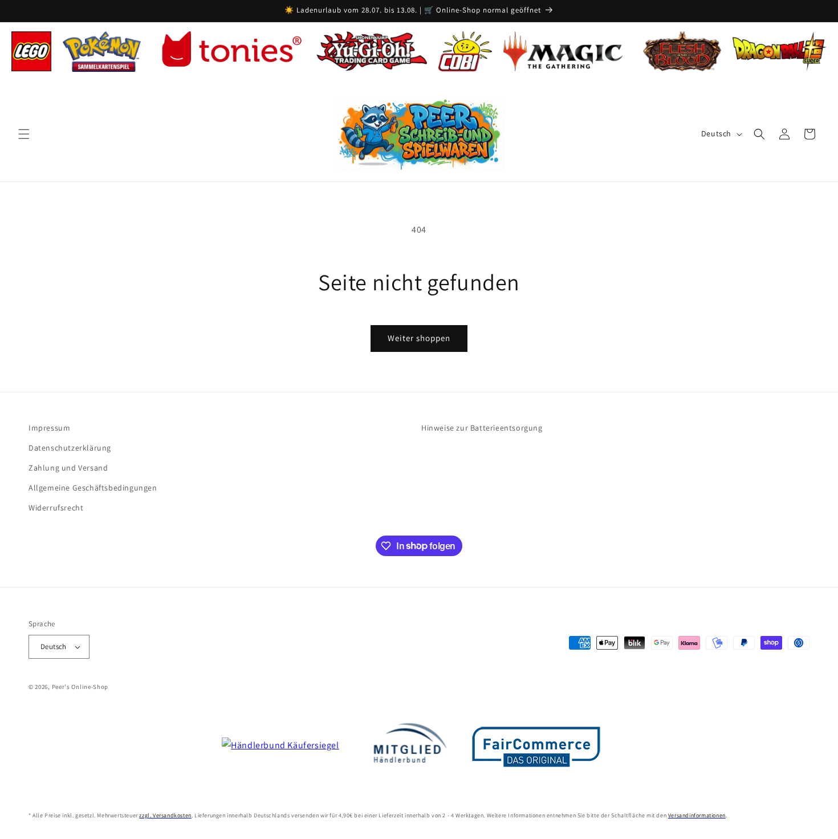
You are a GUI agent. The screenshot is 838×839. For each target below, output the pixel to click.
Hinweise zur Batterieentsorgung (482, 428)
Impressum (49, 428)
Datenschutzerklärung (70, 448)
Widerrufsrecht (56, 507)
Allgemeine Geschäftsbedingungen (93, 488)
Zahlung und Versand (68, 468)
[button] (23, 134)
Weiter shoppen (419, 338)
